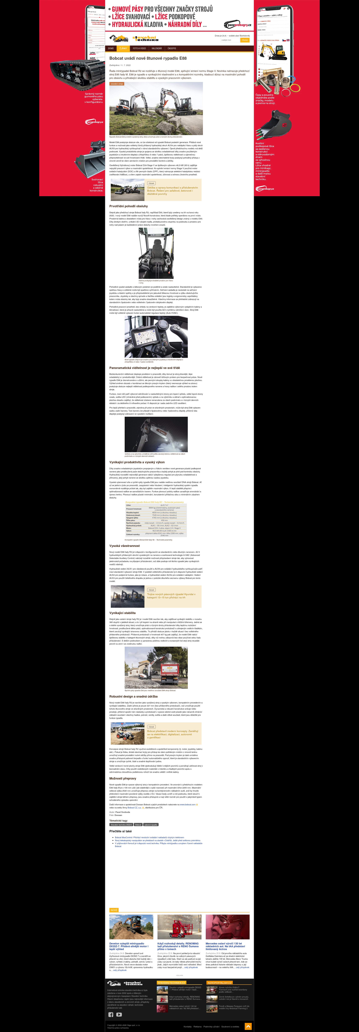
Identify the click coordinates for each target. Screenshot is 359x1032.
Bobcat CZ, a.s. (135, 807)
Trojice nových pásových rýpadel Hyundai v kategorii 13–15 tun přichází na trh (171, 595)
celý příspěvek (120, 970)
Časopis (172, 48)
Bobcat (138, 824)
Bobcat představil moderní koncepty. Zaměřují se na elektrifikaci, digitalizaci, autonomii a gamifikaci (172, 734)
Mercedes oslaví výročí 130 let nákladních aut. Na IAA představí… (185, 1007)
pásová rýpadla (151, 824)
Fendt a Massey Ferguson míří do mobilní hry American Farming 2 (234, 1007)
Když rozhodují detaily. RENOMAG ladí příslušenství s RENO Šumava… (185, 997)
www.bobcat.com (187, 804)
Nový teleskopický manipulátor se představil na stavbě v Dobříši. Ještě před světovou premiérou (157, 840)
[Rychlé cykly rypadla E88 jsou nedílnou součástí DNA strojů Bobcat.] (156, 687)
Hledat (245, 40)
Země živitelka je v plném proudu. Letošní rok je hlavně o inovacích (234, 997)
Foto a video (139, 48)
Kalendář (157, 48)
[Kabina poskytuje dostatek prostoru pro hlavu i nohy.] (156, 277)
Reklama (198, 1026)
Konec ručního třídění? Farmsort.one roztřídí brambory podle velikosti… (233, 989)
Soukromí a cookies (230, 1026)
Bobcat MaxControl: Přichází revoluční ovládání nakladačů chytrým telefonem (149, 837)
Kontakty (188, 1026)
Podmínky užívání (211, 1026)
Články (123, 48)
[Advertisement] (156, 878)
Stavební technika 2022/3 (121, 824)
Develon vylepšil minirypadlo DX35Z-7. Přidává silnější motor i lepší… (185, 988)
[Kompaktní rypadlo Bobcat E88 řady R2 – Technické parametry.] (156, 537)
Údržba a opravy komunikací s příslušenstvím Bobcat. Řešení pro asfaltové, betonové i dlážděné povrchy (172, 190)
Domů (111, 48)
